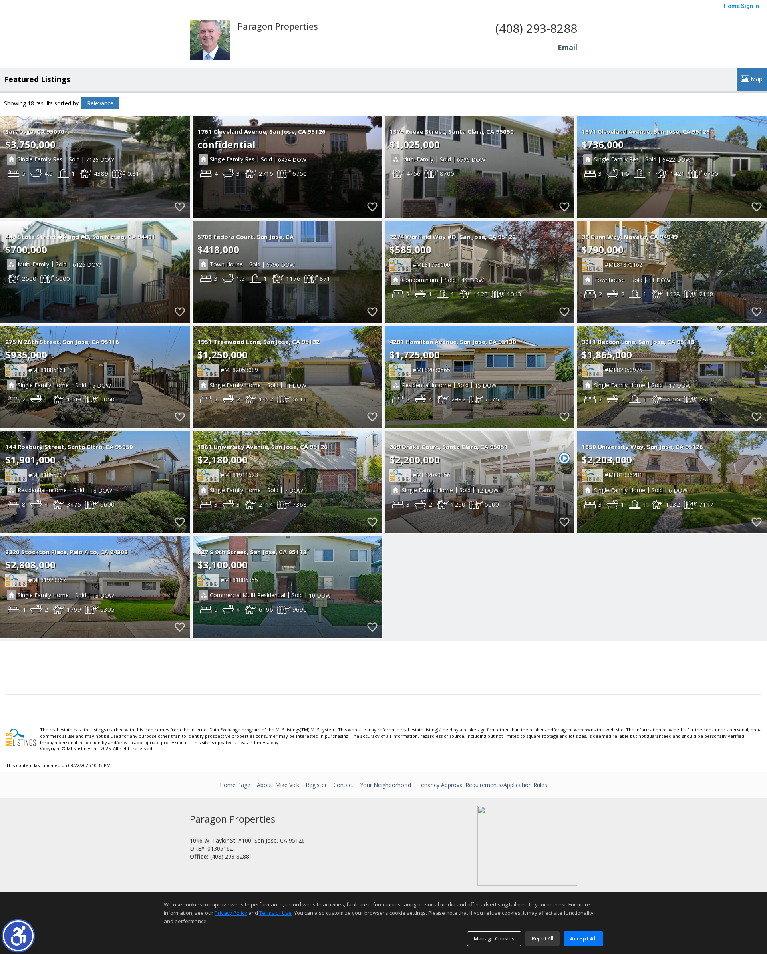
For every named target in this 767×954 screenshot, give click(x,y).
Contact (343, 785)
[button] (18, 935)
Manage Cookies (494, 938)
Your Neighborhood (385, 785)
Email (567, 47)
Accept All (583, 938)
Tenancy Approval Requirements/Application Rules (482, 785)
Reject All (542, 938)
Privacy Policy (231, 912)
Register (316, 785)
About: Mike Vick (278, 785)
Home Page (235, 785)
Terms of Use (275, 912)
